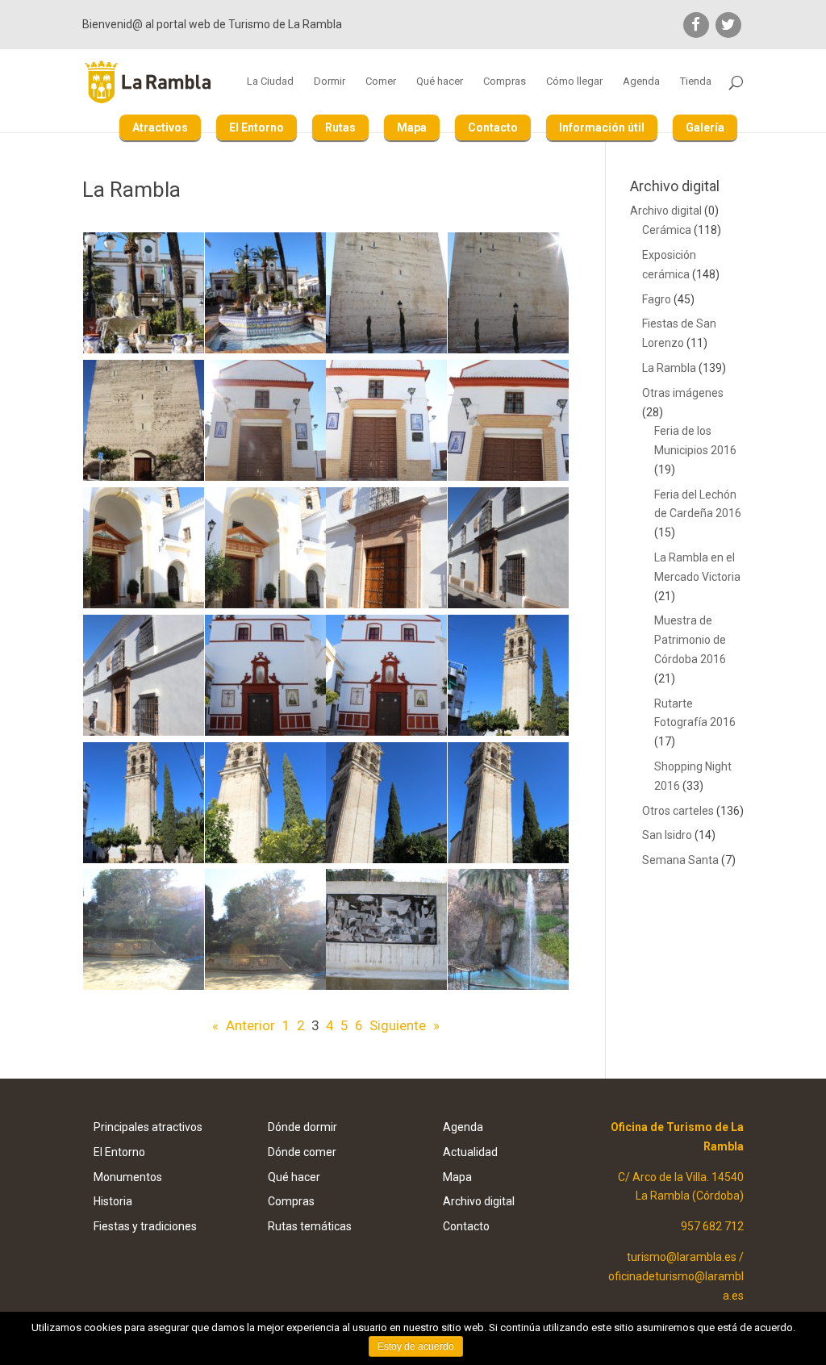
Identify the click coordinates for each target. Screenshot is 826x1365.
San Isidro (667, 835)
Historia (113, 1201)
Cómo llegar (574, 81)
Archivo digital (666, 210)
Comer (380, 81)
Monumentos (128, 1177)
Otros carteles (678, 810)
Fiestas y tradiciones (145, 1226)
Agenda (641, 81)
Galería (705, 127)
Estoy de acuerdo (416, 1346)
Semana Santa (680, 860)
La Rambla (669, 367)
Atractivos (160, 127)
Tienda (695, 81)
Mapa (412, 127)
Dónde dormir (302, 1127)
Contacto (493, 127)
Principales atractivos (148, 1127)
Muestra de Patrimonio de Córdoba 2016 (690, 640)
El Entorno (256, 127)
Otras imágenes (683, 392)
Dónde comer (302, 1152)
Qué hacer (439, 81)
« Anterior (243, 1025)
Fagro (656, 299)
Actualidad (470, 1152)
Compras (504, 81)
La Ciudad (270, 81)
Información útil (602, 127)
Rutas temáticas (310, 1226)
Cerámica (666, 229)
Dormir (329, 81)
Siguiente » (404, 1025)
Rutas (340, 127)
